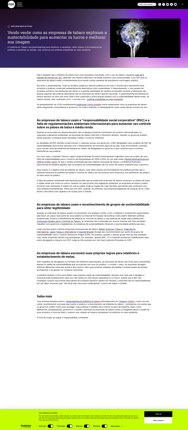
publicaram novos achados (88, 104)
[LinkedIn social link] (171, 4)
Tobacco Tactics (126, 301)
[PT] (15, 4)
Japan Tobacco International (63, 232)
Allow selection (158, 420)
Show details (115, 426)
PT (183, 4)
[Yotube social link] (175, 4)
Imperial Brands (86, 232)
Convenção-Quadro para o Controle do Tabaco (59, 221)
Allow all (158, 414)
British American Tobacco (111, 229)
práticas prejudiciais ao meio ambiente (105, 99)
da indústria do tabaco (83, 301)
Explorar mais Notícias (21, 26)
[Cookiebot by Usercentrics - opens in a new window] (26, 426)
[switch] (69, 426)
